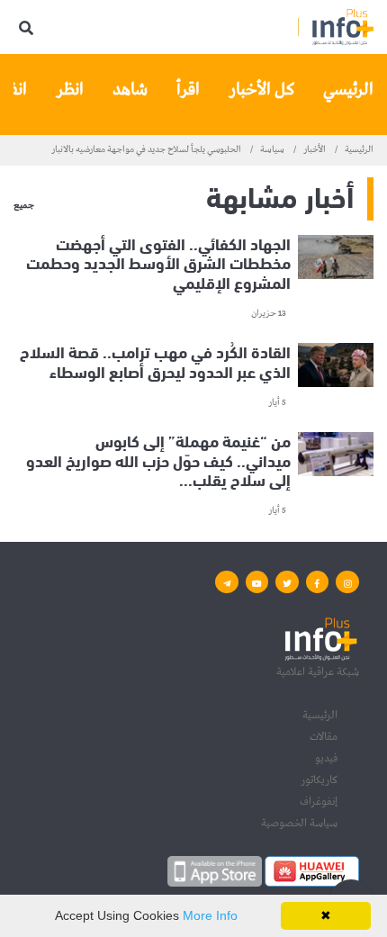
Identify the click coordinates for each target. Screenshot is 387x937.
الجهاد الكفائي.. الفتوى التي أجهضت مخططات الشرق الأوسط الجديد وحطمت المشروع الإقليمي (158, 262)
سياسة (272, 149)
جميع (24, 206)
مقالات (324, 736)
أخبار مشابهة (280, 195)
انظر (70, 89)
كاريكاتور (319, 780)
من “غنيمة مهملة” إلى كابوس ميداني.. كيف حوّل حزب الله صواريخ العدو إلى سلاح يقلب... (158, 460)
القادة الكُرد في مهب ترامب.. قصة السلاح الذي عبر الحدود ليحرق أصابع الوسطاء (155, 361)
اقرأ (188, 89)
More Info (210, 915)
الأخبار (314, 149)
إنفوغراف (319, 801)
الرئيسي (348, 89)
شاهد (130, 89)
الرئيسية (359, 149)
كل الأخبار (261, 89)
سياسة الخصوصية (299, 823)
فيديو (326, 758)
